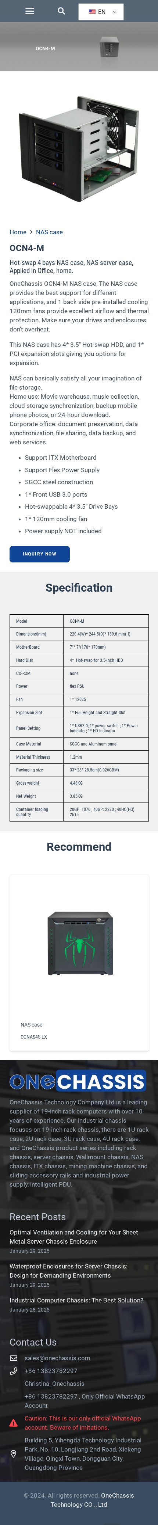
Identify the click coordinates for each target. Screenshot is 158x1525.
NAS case (49, 232)
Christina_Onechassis (55, 1383)
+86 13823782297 (51, 1370)
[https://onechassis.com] (79, 1081)
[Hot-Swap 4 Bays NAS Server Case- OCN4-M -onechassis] (79, 149)
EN (101, 11)
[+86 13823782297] (17, 1371)
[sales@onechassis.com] (17, 1358)
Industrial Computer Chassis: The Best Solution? (76, 1300)
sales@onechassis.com (57, 1358)
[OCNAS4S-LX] (79, 963)
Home (18, 232)
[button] (30, 11)
